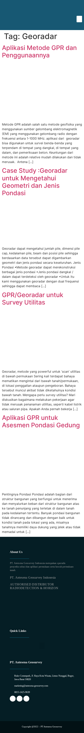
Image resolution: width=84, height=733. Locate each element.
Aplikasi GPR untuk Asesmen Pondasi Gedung (41, 421)
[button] (79, 19)
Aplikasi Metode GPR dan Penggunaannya (39, 51)
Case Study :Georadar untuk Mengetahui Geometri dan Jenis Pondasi (34, 182)
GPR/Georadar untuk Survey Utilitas (32, 298)
